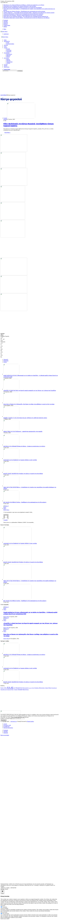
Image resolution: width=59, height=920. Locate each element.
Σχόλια (5, 362)
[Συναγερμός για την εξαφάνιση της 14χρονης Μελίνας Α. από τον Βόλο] (11, 458)
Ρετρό (7, 42)
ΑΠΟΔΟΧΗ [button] (13, 887)
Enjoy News (6, 509)
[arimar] (14, 185)
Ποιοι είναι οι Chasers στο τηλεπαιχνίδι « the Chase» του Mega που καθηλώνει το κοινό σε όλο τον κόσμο (28, 404)
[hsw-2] (14, 275)
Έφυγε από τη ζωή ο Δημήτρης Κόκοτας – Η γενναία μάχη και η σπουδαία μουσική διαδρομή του (25, 16)
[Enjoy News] (4, 31)
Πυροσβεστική (54, 687)
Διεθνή (5, 65)
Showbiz (8, 60)
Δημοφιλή (5, 359)
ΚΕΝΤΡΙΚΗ (3, 95)
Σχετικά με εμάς (7, 725)
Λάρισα (46, 687)
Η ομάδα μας (6, 726)
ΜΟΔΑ (8, 59)
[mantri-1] (13, 219)
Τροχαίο (20, 689)
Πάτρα (49, 687)
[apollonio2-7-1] (13, 237)
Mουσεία (8, 55)
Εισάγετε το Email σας (6, 718)
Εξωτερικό (8, 50)
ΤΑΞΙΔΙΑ (5, 47)
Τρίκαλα (15, 689)
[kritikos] (13, 167)
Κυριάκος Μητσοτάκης (40, 687)
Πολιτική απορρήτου (8, 727)
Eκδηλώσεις (9, 54)
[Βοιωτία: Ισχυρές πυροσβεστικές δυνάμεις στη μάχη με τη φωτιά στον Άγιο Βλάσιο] (11, 472)
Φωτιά (24, 689)
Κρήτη (33, 687)
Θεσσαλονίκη (19, 688)
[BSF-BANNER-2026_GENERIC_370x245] (14, 310)
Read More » (8, 132)
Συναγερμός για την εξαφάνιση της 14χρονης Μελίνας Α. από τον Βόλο (19, 6)
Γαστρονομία (9, 61)
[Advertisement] (29, 84)
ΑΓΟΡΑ (8, 63)
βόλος (27, 689)
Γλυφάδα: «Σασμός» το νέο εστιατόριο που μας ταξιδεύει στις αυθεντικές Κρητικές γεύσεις (25, 418)
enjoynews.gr (14, 721)
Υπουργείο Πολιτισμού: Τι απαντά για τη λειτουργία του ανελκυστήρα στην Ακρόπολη (23, 14)
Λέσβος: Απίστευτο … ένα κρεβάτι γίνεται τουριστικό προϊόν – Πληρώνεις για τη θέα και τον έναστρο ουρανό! (28, 12)
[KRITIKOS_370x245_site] (14, 151)
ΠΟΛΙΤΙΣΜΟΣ (6, 52)
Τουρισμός (8, 51)
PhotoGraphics (30, 721)
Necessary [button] (3, 905)
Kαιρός (2, 687)
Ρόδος (12, 689)
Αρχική (5, 723)
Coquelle (5, 520)
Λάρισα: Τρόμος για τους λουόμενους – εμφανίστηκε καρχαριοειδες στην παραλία (22, 431)
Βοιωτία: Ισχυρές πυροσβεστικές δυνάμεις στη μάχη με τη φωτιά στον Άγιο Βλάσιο (22, 7)
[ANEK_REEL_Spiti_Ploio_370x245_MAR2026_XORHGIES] (13, 201)
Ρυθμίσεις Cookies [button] (5, 887)
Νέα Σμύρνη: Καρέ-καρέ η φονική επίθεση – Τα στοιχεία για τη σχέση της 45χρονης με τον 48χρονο (26, 17)
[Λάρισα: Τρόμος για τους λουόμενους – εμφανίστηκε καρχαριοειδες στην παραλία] (11, 430)
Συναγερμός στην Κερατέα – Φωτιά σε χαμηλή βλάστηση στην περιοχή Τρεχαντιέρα (22, 15)
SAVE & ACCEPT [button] (5, 918)
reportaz (5, 119)
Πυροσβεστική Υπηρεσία (6, 689)
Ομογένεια (6, 67)
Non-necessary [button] (4, 912)
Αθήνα (5, 687)
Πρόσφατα (5, 360)
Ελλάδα (8, 49)
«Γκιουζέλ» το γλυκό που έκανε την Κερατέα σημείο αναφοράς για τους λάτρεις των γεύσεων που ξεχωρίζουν (29, 390)
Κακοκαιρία (25, 687)
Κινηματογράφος (10, 43)
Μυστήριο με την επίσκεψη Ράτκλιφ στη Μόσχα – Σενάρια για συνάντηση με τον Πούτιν (23, 5)
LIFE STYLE (6, 58)
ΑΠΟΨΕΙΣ (6, 45)
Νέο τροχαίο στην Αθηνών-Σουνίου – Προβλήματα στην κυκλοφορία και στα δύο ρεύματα (24, 11)
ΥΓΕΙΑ (5, 46)
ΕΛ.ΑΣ (10, 687)
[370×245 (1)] (14, 292)
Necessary (4, 907)
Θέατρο (8, 56)
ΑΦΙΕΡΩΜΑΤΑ (7, 41)
